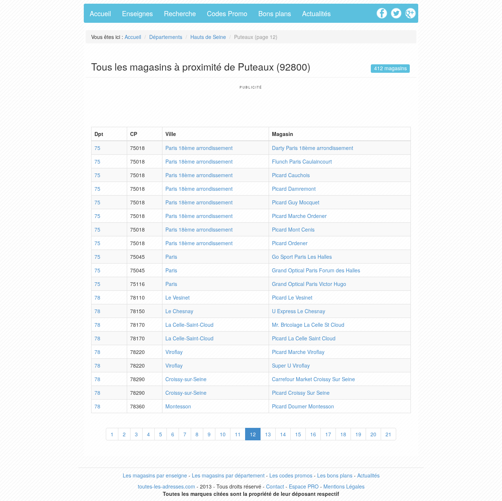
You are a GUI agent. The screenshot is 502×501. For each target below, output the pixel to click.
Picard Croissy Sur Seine (301, 392)
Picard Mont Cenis (293, 229)
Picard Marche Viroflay (298, 351)
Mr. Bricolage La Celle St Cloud (308, 324)
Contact (275, 486)
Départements (165, 36)
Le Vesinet (177, 297)
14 (283, 434)
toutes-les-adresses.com (166, 486)
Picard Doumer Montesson (303, 406)
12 (253, 434)
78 (97, 297)
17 (328, 434)
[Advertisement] (251, 105)
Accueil (100, 13)
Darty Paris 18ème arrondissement (312, 147)
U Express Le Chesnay (298, 311)
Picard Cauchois (291, 175)
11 (238, 434)
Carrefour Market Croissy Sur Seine (313, 379)
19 (358, 434)
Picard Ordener (290, 243)
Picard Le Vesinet (292, 297)
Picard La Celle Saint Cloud (304, 338)
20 (373, 434)
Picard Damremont (294, 188)
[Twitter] (397, 10)
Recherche (180, 13)
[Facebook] (382, 10)
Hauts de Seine (208, 36)
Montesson (178, 406)
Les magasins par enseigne (155, 475)
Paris (171, 256)
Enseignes (137, 13)
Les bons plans (334, 475)
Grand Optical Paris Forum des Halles (316, 270)
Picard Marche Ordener (299, 215)
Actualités (316, 13)
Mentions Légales (344, 486)
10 (223, 434)
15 (298, 434)
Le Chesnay (179, 311)
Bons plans (274, 13)
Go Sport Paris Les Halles (302, 256)
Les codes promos (290, 475)
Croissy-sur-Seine (186, 379)
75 (97, 147)
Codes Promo (227, 13)
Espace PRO (304, 486)
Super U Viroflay (291, 365)
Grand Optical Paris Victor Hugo (309, 283)
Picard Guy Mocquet (295, 202)
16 (313, 434)
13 (268, 434)
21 (388, 434)
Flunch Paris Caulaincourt (302, 161)
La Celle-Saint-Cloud (189, 324)
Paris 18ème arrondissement (199, 147)
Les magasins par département (228, 475)
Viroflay (174, 351)
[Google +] (411, 10)
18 (343, 434)
